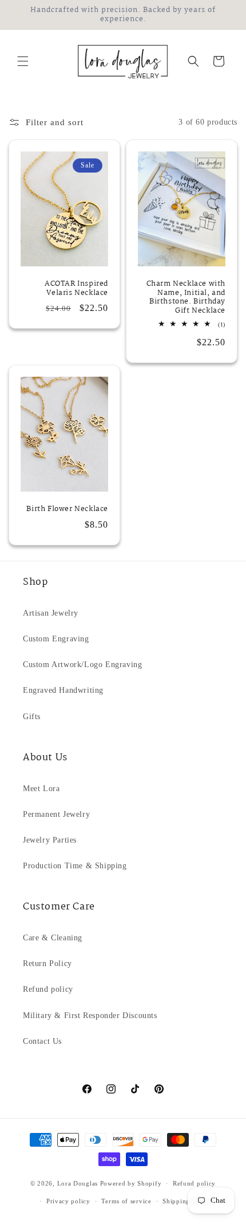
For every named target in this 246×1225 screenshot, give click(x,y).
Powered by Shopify (131, 1183)
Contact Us (42, 1041)
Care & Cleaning (52, 937)
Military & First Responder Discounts (90, 1015)
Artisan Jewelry (50, 613)
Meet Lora (41, 788)
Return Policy (47, 963)
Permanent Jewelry (56, 814)
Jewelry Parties (50, 840)
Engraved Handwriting (63, 690)
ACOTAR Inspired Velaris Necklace (76, 288)
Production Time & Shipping (75, 865)
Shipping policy (186, 1201)
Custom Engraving (56, 639)
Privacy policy (68, 1201)
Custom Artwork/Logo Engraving (82, 664)
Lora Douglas (77, 1183)
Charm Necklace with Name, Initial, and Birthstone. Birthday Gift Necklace (185, 297)
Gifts (32, 716)
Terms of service (126, 1201)
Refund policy (48, 989)
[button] (22, 61)
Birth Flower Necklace (67, 509)
